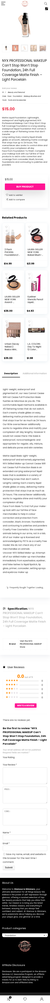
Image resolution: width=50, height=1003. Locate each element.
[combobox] (25, 935)
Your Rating (9, 757)
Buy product (25, 186)
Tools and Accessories (17, 100)
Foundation (17, 96)
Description (11, 373)
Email (6, 843)
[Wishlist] (25, 999)
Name (7, 832)
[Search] (45, 3)
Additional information (35, 373)
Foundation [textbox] (24, 935)
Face (9, 96)
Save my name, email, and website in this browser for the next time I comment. (24, 858)
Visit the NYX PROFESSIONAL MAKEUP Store (31, 644)
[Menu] (3, 3)
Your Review (10, 764)
